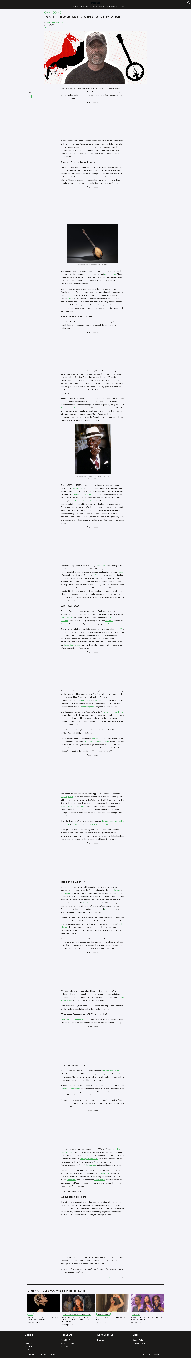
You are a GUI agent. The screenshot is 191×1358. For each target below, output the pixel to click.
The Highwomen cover (89, 1158)
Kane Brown (114, 890)
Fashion (93, 7)
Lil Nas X (109, 620)
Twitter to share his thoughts (72, 806)
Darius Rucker (66, 617)
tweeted (98, 700)
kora (118, 177)
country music (109, 1277)
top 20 (119, 629)
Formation (112, 7)
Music (67, 7)
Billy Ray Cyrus (67, 796)
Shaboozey (71, 1179)
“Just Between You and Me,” (82, 501)
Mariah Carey (80, 824)
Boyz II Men (94, 824)
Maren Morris (97, 738)
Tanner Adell (105, 1173)
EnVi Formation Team (56, 22)
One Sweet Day (108, 824)
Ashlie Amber (99, 1179)
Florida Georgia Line (71, 645)
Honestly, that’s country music (97, 741)
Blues (71, 298)
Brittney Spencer (82, 1019)
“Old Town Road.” (115, 624)
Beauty (102, 7)
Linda (98, 565)
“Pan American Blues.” (70, 408)
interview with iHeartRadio (112, 712)
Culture (84, 7)
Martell (103, 565)
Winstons (99, 575)
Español (122, 7)
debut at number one (72, 1088)
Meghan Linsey (84, 700)
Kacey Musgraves (87, 706)
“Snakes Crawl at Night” (82, 494)
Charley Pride (78, 488)
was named (109, 909)
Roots (125, 1277)
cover (121, 572)
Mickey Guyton (67, 893)
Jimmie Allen (66, 1019)
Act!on (75, 7)
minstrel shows (110, 274)
